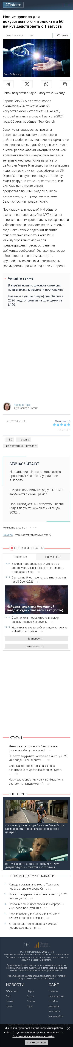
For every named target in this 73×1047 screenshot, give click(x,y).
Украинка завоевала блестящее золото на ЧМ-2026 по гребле (40, 629)
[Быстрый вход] (51, 5)
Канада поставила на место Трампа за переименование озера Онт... (34, 886)
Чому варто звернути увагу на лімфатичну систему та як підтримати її (36, 781)
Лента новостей (35, 646)
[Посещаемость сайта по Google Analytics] (42, 945)
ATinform (13, 5)
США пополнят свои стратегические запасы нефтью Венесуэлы (35, 619)
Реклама (54, 1006)
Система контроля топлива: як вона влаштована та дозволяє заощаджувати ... (35, 770)
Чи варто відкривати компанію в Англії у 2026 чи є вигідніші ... (38, 896)
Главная (53, 991)
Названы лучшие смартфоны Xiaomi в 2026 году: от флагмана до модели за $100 (35, 300)
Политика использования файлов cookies (41, 970)
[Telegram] (8, 84)
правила (25, 439)
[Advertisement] (36, 357)
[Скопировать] (65, 84)
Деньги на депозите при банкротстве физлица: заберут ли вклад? (33, 748)
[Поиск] (58, 5)
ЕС (10, 439)
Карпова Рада (22, 404)
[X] (27, 84)
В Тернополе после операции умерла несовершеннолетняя (33, 925)
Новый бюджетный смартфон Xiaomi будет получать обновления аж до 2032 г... (37, 508)
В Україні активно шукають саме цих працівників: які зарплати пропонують (35, 287)
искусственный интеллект (21, 445)
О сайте (53, 1001)
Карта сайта (56, 1016)
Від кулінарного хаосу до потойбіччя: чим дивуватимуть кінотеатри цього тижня (32, 865)
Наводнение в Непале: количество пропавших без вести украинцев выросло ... (35, 476)
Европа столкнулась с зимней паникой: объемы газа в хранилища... (34, 916)
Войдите (8, 535)
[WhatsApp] (46, 84)
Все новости (34, 638)
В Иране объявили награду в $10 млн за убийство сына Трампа (37, 492)
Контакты (54, 1011)
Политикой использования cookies (34, 1036)
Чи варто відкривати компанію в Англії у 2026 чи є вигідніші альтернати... (38, 758)
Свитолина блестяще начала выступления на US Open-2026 (39, 579)
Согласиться (36, 1042)
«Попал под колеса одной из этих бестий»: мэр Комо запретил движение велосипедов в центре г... (35, 829)
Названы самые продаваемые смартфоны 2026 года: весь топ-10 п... (36, 906)
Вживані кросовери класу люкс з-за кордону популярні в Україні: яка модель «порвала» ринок (38, 567)
